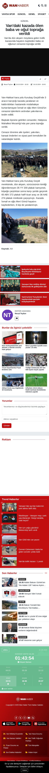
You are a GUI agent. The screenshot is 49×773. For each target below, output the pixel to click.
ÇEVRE (21, 602)
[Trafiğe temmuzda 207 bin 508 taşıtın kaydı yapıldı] (36, 360)
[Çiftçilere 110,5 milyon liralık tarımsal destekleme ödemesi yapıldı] (36, 380)
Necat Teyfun (8, 84)
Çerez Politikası (22, 761)
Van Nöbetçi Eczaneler (14, 734)
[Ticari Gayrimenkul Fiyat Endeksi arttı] (13, 360)
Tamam (24, 770)
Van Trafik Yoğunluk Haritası (34, 739)
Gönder (7, 426)
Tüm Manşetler (33, 745)
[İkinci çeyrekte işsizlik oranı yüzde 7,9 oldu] (36, 338)
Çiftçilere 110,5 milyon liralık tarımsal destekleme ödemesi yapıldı (36, 390)
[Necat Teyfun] (7, 315)
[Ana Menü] (45, 6)
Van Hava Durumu (35, 734)
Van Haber (22, 613)
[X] (20, 718)
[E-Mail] (17, 318)
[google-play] (24, 724)
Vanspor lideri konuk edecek (29, 595)
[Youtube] (29, 718)
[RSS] (33, 718)
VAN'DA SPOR (8, 14)
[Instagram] (24, 718)
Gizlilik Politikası (35, 761)
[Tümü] (46, 573)
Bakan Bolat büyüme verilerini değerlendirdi (30, 629)
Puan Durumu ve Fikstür (11, 746)
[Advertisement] (24, 467)
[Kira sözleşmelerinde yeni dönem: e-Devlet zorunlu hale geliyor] (13, 338)
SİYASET (42, 14)
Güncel (24, 21)
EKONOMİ (22, 624)
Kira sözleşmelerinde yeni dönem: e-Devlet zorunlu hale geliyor (12, 347)
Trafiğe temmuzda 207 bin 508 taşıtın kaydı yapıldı (35, 369)
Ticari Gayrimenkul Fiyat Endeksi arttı (11, 369)
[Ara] (42, 6)
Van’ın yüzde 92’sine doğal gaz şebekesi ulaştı (32, 617)
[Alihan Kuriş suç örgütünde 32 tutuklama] (13, 380)
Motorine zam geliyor (30, 640)
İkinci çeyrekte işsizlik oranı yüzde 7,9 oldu (36, 346)
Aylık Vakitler (8, 689)
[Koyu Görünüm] (39, 6)
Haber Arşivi (32, 752)
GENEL (31, 14)
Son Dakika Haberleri (13, 752)
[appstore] (8, 724)
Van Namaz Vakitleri (13, 738)
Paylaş (6, 79)
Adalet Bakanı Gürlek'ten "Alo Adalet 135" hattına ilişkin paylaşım (31, 584)
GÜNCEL (22, 14)
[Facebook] (16, 718)
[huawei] (40, 724)
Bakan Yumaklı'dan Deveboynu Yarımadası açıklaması (29, 606)
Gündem (22, 579)
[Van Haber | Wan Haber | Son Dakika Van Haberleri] (15, 5)
